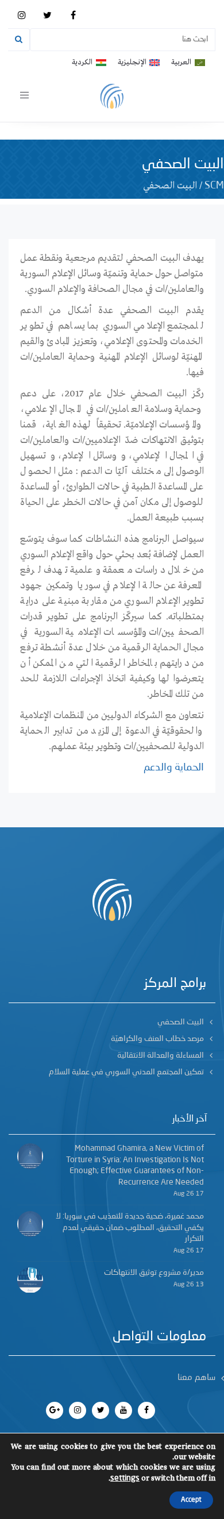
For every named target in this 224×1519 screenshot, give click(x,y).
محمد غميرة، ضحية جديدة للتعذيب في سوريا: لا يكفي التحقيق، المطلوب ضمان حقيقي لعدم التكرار (130, 1227)
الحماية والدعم (174, 767)
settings (125, 1478)
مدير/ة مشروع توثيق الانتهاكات (154, 1273)
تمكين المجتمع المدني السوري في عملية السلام (126, 1072)
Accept (191, 1500)
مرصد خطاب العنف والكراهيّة (157, 1039)
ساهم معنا (196, 1378)
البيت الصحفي (180, 1022)
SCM (214, 185)
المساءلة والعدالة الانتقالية (160, 1055)
